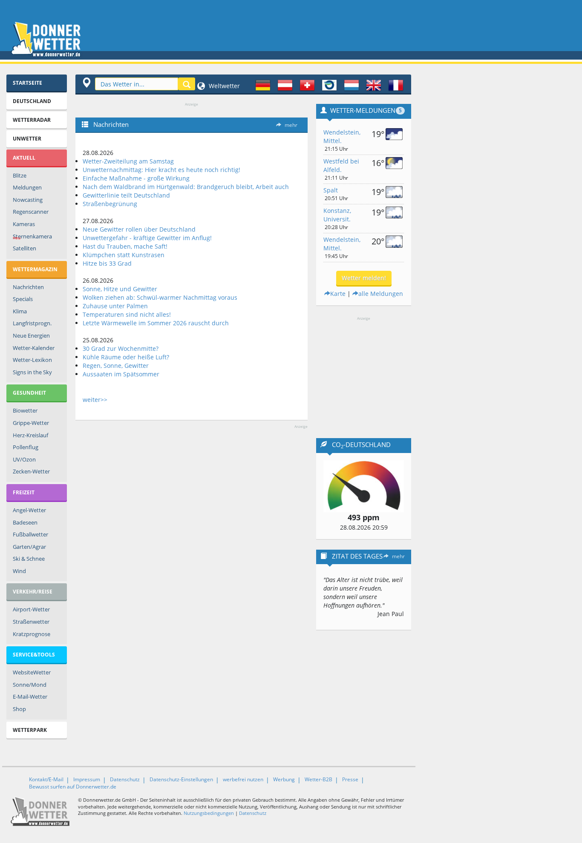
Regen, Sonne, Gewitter (116, 365)
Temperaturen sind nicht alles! (127, 314)
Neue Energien (31, 335)
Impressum (86, 779)
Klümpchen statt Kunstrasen (123, 255)
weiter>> (95, 400)
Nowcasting (28, 200)
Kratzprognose (31, 634)
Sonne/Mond (29, 684)
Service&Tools (34, 654)
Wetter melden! (364, 278)
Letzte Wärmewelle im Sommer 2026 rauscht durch (156, 323)
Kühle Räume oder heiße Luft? (126, 357)
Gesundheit (29, 392)
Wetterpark (30, 730)
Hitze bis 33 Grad (107, 263)
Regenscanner (31, 211)
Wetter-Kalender (34, 348)
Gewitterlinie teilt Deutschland (126, 195)
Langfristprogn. (32, 323)
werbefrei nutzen (243, 779)
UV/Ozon (24, 459)
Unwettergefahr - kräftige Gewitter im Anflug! (147, 238)
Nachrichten (28, 287)
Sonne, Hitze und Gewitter (120, 289)
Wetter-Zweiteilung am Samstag (128, 161)
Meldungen (27, 187)
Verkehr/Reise (32, 591)
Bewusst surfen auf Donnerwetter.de (72, 786)
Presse (350, 779)
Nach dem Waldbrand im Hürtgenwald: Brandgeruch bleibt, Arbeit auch (186, 187)
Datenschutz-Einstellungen (181, 779)
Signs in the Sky (32, 372)
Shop (19, 709)
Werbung (284, 779)
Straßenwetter (31, 621)
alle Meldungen (380, 294)
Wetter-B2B (318, 779)
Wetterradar (32, 119)
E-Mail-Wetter (30, 696)
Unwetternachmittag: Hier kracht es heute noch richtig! (161, 170)
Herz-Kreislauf (30, 435)
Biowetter (25, 410)
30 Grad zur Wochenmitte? (120, 348)
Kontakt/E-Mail (46, 779)
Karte (338, 294)
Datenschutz (125, 779)
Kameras (24, 224)
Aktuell (24, 157)
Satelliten (24, 248)
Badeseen (25, 522)
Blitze (19, 175)
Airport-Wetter (31, 609)
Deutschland (32, 101)
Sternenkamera (32, 236)
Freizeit (24, 492)
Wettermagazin (35, 269)
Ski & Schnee (29, 558)
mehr (291, 125)
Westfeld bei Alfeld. (341, 165)
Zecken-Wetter (31, 471)
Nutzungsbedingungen (209, 813)
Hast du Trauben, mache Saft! (125, 246)
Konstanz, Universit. (337, 214)
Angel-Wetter (29, 510)
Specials (23, 299)
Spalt (330, 190)
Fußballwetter (30, 534)
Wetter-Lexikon (32, 360)
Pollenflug (25, 447)
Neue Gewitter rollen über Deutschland (139, 229)
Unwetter (27, 138)
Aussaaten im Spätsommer (121, 374)
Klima (20, 311)
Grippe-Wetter (31, 423)
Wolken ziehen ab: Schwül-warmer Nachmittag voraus (160, 297)
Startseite (27, 82)
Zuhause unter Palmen (115, 306)
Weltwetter (223, 86)
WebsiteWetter (32, 672)
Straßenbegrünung (110, 204)
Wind (19, 571)
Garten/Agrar (29, 547)
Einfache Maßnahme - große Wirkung (136, 178)
